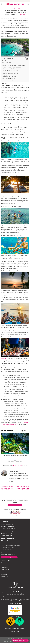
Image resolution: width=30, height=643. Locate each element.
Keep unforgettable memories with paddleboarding (13, 67)
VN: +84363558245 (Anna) (8, 547)
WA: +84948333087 (9, 543)
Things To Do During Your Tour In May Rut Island (13, 65)
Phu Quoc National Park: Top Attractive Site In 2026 (15, 455)
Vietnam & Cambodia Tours (8, 528)
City (4, 1)
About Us (3, 562)
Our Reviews (4, 567)
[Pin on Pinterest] (18, 461)
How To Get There (6, 62)
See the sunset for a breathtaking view (10, 73)
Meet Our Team (5, 569)
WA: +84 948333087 (17, 508)
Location (4, 60)
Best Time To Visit (6, 63)
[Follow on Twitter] (15, 591)
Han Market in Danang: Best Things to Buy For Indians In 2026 (7, 488)
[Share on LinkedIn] (21, 461)
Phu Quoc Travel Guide (15, 8)
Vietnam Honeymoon (6, 533)
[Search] (1, 4)
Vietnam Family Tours (6, 535)
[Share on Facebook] (12, 461)
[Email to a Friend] (16, 461)
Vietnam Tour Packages (7, 524)
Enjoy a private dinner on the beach (10, 75)
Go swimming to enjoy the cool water (10, 70)
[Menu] (28, 4)
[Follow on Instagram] (13, 591)
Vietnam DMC (4, 576)
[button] (15, 610)
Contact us (4, 574)
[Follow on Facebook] (11, 591)
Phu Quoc (3, 358)
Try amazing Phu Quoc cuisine (9, 76)
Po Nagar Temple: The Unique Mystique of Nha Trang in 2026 (23, 488)
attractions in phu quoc (15, 466)
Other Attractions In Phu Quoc (9, 78)
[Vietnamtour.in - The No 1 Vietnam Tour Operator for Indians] (15, 4)
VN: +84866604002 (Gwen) (8, 549)
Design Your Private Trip (21, 640)
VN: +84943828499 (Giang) (8, 554)
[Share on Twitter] (14, 461)
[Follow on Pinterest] (16, 591)
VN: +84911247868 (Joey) (7, 552)
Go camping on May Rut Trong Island (10, 68)
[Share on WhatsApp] (9, 461)
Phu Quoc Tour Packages (7, 526)
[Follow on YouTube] (18, 591)
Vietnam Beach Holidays (7, 531)
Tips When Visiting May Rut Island (10, 80)
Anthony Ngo (22, 14)
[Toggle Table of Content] (25, 58)
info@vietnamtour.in (10, 540)
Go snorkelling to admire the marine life (11, 71)
